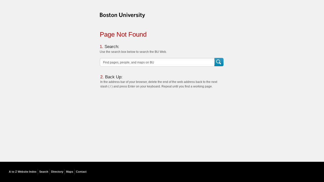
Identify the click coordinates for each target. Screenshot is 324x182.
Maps (69, 171)
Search (219, 62)
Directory (57, 171)
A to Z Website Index (22, 171)
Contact (81, 171)
